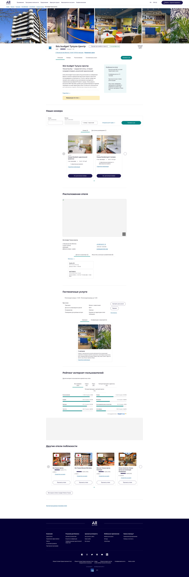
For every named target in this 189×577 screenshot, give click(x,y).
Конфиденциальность (120, 561)
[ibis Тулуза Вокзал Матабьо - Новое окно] (83, 459)
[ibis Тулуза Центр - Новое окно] (61, 459)
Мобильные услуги (108, 536)
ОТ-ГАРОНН (32, 6)
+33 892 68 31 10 (101, 244)
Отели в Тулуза (40, 6)
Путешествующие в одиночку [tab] (107, 384)
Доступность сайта (89, 536)
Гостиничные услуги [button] (75, 291)
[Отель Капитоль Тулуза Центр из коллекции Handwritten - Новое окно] (127, 459)
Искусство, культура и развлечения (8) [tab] (102, 254)
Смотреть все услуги (118, 304)
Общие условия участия (106, 561)
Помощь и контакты (128, 538)
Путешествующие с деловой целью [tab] (94, 390)
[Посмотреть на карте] (94, 218)
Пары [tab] (93, 384)
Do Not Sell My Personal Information (102, 562)
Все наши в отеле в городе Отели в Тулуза (59, 493)
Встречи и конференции (71, 538)
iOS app (106, 538)
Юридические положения (85, 562)
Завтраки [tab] (84, 320)
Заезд (52, 118)
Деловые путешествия (71, 536)
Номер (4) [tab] (85, 130)
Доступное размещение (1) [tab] (99, 130)
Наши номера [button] (54, 111)
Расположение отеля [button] (75, 194)
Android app (107, 541)
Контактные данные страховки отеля (56, 505)
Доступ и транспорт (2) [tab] (82, 254)
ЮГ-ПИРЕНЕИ (25, 6)
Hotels (7, 6)
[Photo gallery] (94, 25)
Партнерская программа (52, 546)
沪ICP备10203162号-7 (99, 566)
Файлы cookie (131, 561)
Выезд (69, 118)
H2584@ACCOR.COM (102, 249)
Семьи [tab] (86, 384)
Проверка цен (126, 57)
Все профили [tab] (77, 384)
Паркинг (114, 308)
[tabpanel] (94, 157)
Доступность (114, 312)
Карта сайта (88, 538)
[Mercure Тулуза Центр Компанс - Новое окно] (105, 459)
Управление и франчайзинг (52, 538)
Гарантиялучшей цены (140, 47)
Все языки (87, 541)
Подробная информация (84, 359)
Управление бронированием (130, 536)
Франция (18, 6)
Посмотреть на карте (60, 474)
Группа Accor (49, 536)
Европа (12, 6)
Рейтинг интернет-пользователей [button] (83, 372)
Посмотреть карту (89, 52)
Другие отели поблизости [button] (61, 446)
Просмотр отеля (61, 482)
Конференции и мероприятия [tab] (99, 320)
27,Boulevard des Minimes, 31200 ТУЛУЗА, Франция (70, 52)
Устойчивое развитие (51, 543)
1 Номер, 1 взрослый (88, 122)
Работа (48, 541)
